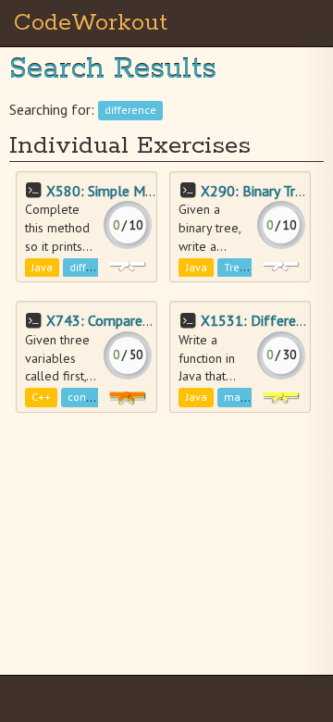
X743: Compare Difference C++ (143, 320)
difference (130, 111)
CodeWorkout (90, 23)
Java (42, 267)
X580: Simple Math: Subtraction (146, 190)
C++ (41, 398)
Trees (238, 267)
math (237, 398)
